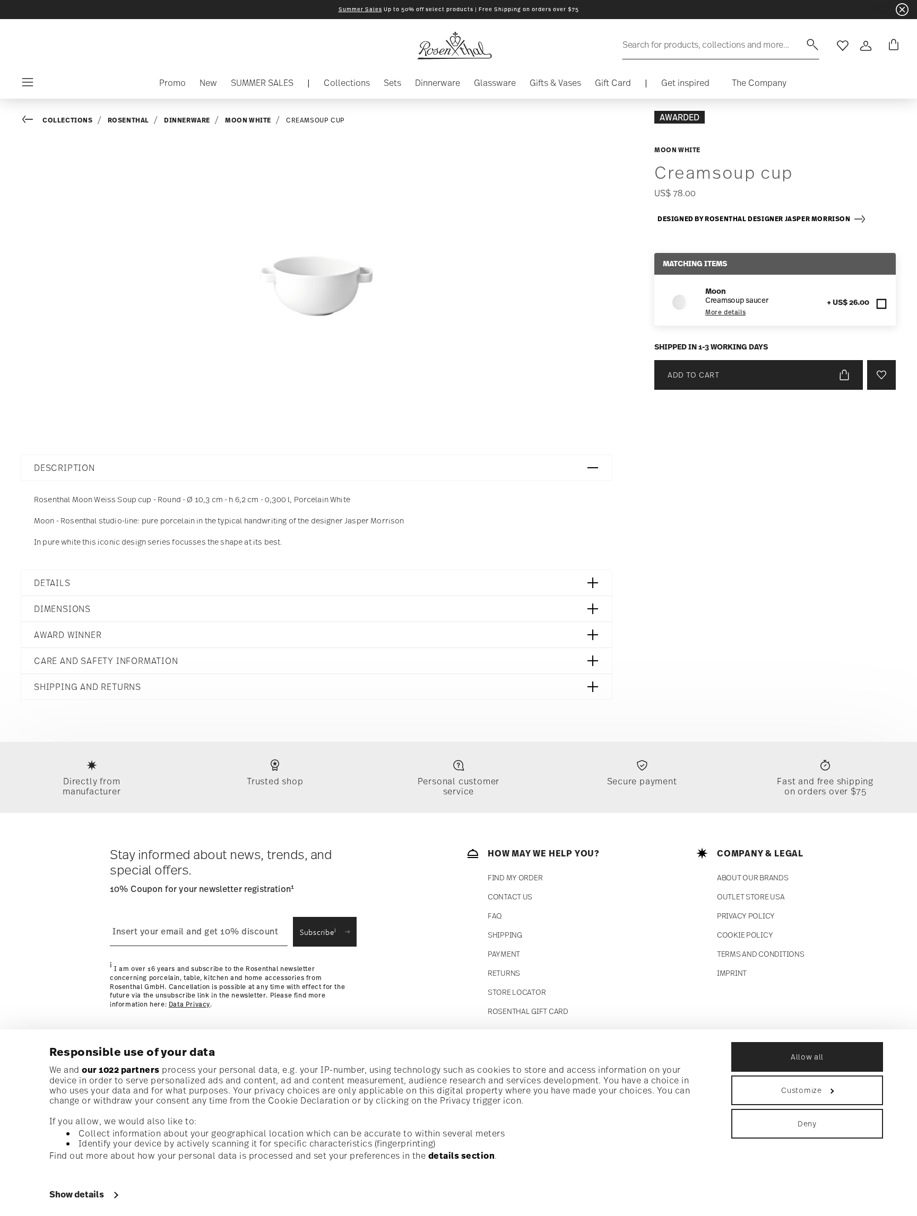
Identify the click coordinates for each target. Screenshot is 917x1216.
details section (461, 1155)
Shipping (505, 935)
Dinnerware (187, 120)
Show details (76, 1194)
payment (504, 954)
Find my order (515, 877)
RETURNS (504, 973)
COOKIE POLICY (745, 935)
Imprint (732, 973)
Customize (801, 1090)
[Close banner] (902, 9)
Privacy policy (746, 916)
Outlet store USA (751, 896)
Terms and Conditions (760, 954)
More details (725, 312)
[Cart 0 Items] (891, 45)
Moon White (248, 120)
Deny (807, 1123)
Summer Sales (360, 9)
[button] (346, 85)
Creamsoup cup (315, 120)
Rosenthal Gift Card (528, 1011)
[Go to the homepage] (454, 45)
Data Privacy (189, 1004)
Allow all (807, 1057)
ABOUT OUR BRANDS (753, 877)
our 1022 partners (121, 1069)
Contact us (510, 896)
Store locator (517, 992)
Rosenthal (128, 120)
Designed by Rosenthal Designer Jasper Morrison (755, 218)
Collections (67, 120)
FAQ (495, 916)
